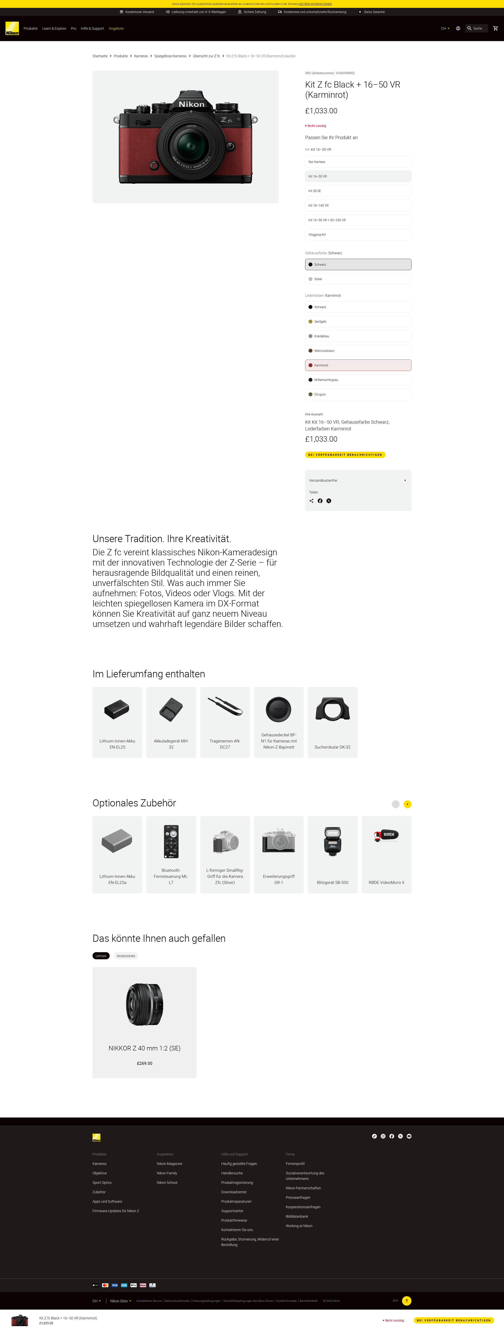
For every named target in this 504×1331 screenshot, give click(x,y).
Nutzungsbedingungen (206, 1301)
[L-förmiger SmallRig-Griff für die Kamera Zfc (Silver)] (225, 843)
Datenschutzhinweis (177, 1301)
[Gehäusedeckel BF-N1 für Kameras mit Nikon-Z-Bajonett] (278, 711)
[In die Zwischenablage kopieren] (311, 500)
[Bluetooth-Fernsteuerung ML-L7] (171, 843)
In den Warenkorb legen (144, 1071)
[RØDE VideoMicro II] (386, 837)
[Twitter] (400, 1136)
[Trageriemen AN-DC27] (225, 708)
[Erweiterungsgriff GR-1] (278, 842)
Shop (117, 757)
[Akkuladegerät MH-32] (171, 711)
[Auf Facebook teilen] (320, 500)
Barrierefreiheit (309, 1301)
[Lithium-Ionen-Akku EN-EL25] (117, 711)
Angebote (116, 28)
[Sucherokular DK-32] (332, 711)
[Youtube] (409, 1136)
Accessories (126, 955)
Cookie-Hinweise (286, 1301)
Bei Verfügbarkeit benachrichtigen (345, 455)
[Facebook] (391, 1136)
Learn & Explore (54, 28)
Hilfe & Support (92, 28)
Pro (73, 28)
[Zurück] (396, 804)
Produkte (31, 28)
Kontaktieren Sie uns (148, 1301)
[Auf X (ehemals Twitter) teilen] (328, 500)
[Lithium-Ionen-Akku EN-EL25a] (117, 842)
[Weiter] (407, 804)
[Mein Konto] (458, 28)
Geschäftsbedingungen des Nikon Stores (248, 1301)
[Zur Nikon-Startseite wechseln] (12, 28)
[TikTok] (374, 1136)
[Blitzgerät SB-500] (332, 843)
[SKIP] (406, 1301)
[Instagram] (383, 1136)
